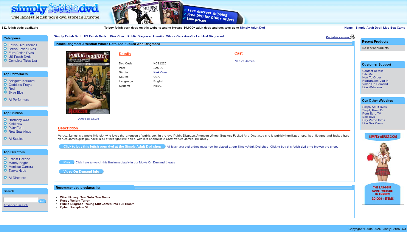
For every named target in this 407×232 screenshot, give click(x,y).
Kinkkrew (14, 124)
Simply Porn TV (372, 110)
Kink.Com (117, 36)
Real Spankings (19, 131)
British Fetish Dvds (22, 49)
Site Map (368, 74)
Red (11, 88)
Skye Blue (15, 92)
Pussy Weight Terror (75, 200)
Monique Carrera (20, 166)
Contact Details (372, 70)
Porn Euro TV (371, 113)
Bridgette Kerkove (21, 81)
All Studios (15, 138)
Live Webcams (372, 87)
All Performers (18, 99)
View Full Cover (88, 118)
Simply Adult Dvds (374, 107)
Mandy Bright (17, 163)
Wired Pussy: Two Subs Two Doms (85, 197)
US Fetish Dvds (95, 36)
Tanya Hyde (16, 170)
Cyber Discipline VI (74, 207)
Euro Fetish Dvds (21, 53)
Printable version (338, 37)
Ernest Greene (18, 159)
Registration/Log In (375, 80)
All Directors (16, 178)
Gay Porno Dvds (373, 120)
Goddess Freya (19, 84)
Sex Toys (368, 116)
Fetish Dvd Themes (23, 45)
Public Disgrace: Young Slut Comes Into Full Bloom (97, 203)
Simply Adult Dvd (252, 27)
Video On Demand (375, 84)
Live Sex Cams (394, 27)
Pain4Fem (15, 127)
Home (348, 27)
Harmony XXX (18, 120)
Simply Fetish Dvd (67, 36)
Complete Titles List (22, 60)
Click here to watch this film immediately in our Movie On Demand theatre (125, 162)
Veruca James (244, 61)
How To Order (371, 77)
